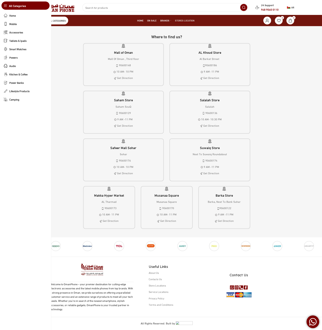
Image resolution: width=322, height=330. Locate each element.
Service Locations (158, 291)
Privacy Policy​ (156, 298)
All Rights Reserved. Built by (158, 323)
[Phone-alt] (241, 287)
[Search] (243, 7)
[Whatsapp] (232, 287)
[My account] (267, 20)
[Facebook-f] (246, 287)
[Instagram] (237, 287)
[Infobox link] (123, 65)
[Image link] (92, 268)
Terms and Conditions (161, 304)
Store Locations (157, 285)
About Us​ (154, 272)
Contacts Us (155, 279)
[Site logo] (57, 7)
